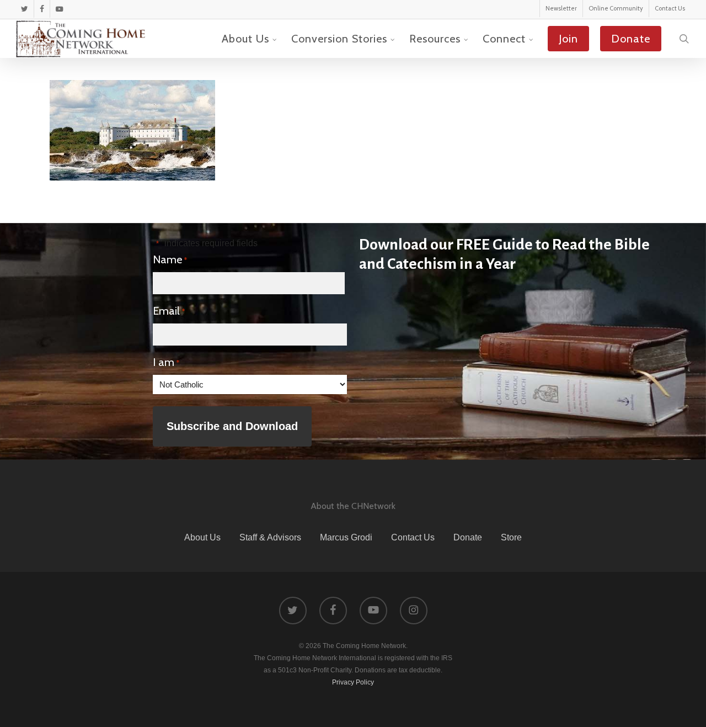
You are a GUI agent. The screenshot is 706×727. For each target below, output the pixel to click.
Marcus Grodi (346, 537)
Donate (467, 537)
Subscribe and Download (232, 426)
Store (511, 537)
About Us (202, 537)
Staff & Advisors (270, 537)
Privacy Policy (353, 682)
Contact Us (413, 537)
